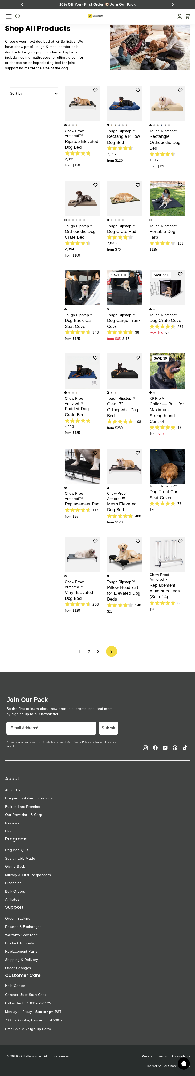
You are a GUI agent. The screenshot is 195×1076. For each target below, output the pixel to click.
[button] (22, 4)
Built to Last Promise (22, 807)
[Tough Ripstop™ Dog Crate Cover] (167, 287)
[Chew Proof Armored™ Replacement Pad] (82, 466)
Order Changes (18, 968)
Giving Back (15, 866)
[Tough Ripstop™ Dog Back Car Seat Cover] (82, 287)
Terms (162, 1056)
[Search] (16, 16)
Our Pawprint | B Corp (23, 815)
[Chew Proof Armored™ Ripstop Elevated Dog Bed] (82, 103)
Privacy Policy (81, 742)
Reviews (12, 823)
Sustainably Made (20, 858)
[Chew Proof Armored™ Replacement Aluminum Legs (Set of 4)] (167, 554)
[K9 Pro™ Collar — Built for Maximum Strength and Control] (167, 371)
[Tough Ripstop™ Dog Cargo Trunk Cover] (124, 287)
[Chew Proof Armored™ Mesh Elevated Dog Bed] (124, 466)
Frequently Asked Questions (29, 798)
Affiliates (12, 899)
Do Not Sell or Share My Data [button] (168, 1066)
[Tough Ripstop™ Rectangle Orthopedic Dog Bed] (167, 103)
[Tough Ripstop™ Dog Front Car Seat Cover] (167, 466)
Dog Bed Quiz (16, 850)
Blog (8, 831)
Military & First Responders (28, 875)
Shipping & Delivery (21, 960)
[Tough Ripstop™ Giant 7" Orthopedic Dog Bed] (124, 371)
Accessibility (181, 1056)
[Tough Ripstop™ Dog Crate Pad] (124, 198)
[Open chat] (184, 1063)
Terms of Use (63, 742)
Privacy (147, 1056)
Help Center (15, 986)
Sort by (16, 93)
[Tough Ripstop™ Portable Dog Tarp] (167, 198)
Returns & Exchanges (23, 927)
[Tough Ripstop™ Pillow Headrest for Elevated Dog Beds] (124, 554)
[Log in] (178, 16)
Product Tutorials (19, 943)
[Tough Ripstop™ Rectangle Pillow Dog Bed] (124, 103)
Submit (108, 728)
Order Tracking (17, 918)
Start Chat (37, 995)
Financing (13, 883)
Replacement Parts (21, 951)
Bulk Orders (15, 891)
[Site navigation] (8, 16)
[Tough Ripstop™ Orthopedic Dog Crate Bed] (82, 198)
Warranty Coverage (21, 935)
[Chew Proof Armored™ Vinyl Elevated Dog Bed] (82, 554)
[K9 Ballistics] (95, 16)
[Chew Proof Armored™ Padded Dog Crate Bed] (82, 371)
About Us (13, 790)
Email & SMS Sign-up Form (28, 1029)
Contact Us (14, 995)
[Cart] (186, 16)
